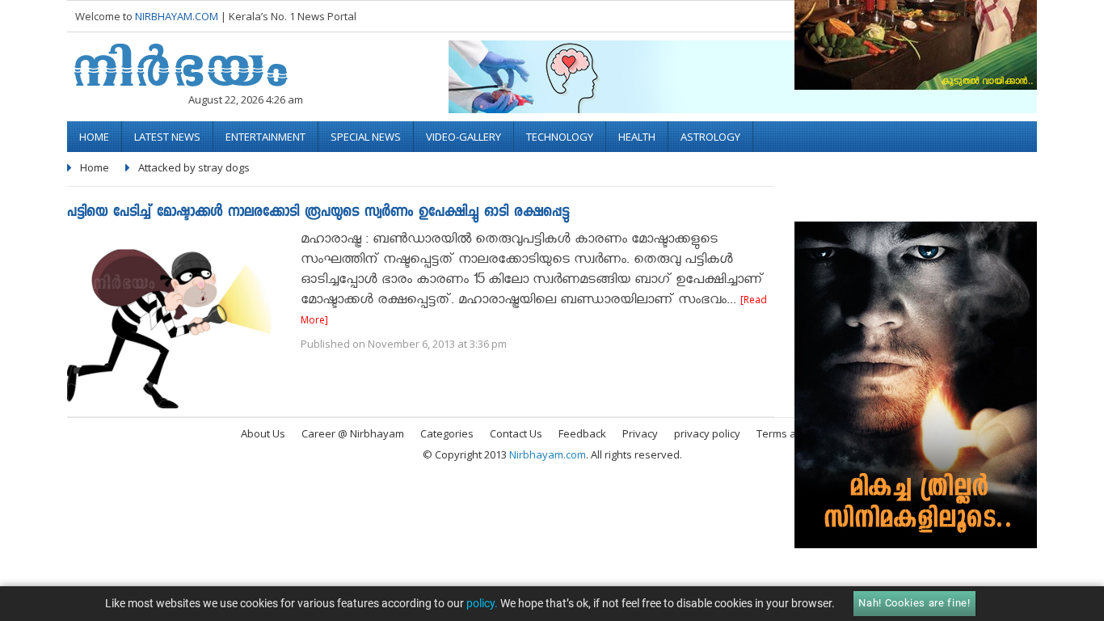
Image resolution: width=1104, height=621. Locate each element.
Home (94, 136)
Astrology (710, 136)
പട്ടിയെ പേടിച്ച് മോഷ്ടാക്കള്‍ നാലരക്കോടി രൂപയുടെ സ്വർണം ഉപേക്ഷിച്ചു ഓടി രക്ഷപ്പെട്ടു (318, 213)
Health (636, 136)
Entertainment (265, 136)
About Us (263, 433)
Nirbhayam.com (547, 454)
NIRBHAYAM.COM (176, 16)
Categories (447, 433)
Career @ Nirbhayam (352, 433)
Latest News (167, 136)
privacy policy (707, 433)
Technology (559, 136)
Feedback (582, 433)
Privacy (640, 433)
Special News (366, 136)
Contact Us (516, 433)
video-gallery (463, 136)
